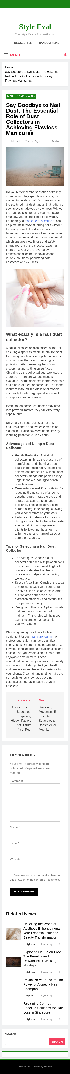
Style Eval (35, 26)
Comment (17, 781)
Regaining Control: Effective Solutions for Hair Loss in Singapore (43, 1008)
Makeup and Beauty (21, 96)
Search (10, 1034)
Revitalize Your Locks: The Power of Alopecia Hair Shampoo (43, 984)
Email (14, 843)
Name (15, 827)
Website (15, 859)
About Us (24, 1066)
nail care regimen (42, 636)
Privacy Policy (43, 1066)
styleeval (14, 141)
